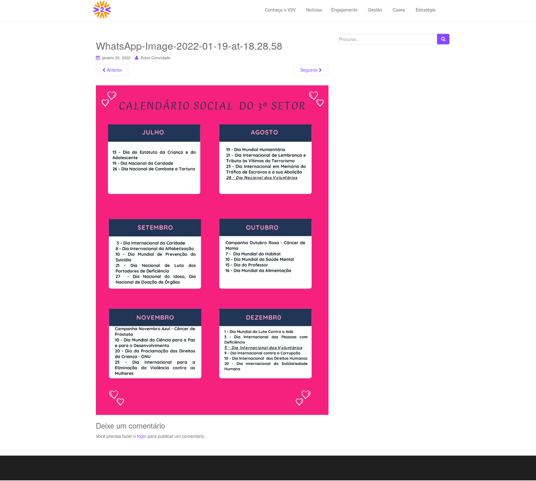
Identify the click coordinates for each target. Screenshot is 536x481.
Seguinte (309, 70)
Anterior (113, 70)
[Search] (443, 39)
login (141, 436)
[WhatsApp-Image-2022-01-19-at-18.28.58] (212, 249)
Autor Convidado (155, 58)
